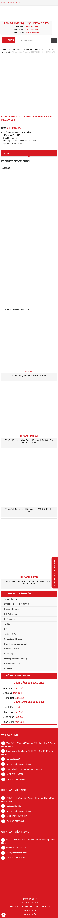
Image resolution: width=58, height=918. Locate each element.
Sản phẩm (16, 49)
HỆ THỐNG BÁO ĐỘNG (33, 49)
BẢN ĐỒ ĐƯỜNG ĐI (15, 779)
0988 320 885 (32, 27)
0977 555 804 (32, 29)
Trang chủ (5, 49)
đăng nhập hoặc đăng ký (11, 2)
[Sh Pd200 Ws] (29, 84)
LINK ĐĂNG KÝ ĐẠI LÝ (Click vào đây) (26, 23)
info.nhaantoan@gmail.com (18, 764)
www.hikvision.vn (14, 769)
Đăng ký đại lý (30, 899)
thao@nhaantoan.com (16, 853)
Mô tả (6, 153)
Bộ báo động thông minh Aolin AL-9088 (29, 375)
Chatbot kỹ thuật (30, 902)
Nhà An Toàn (30, 910)
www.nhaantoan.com (33, 769)
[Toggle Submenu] (52, 604)
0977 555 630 (32, 32)
